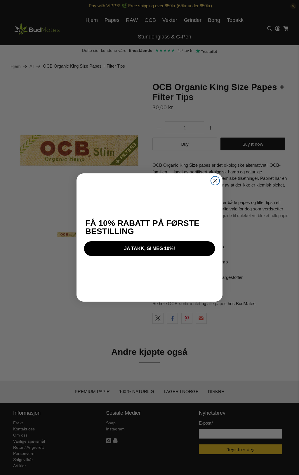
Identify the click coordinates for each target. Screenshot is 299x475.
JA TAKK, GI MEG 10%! (149, 248)
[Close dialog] (215, 180)
